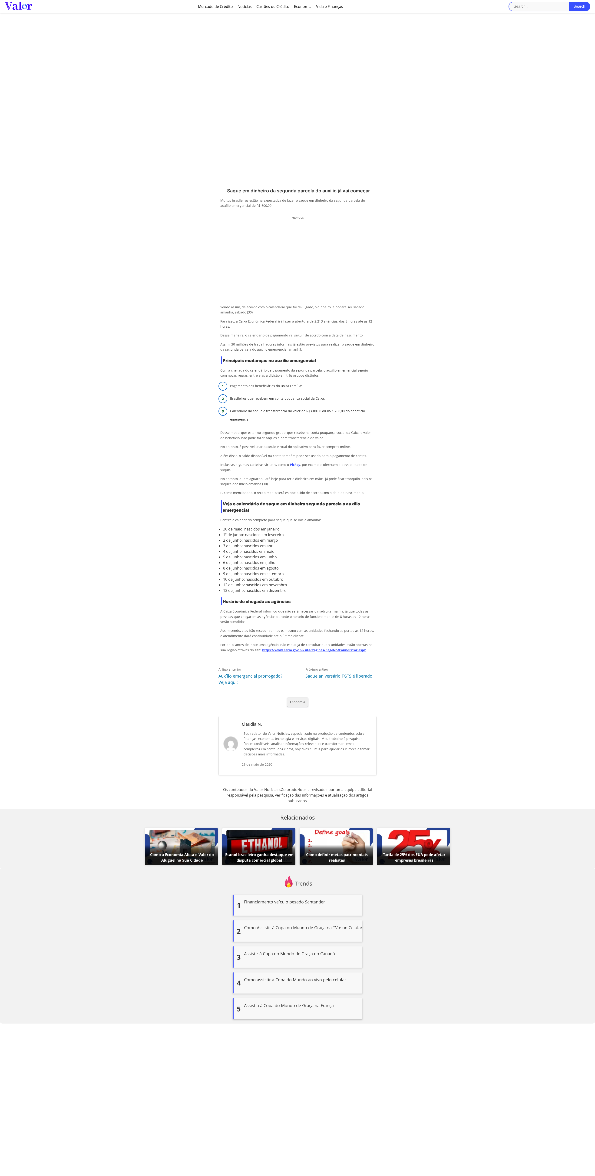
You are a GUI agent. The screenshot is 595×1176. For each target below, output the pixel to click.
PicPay (295, 464)
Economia (302, 6)
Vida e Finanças (329, 6)
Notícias (245, 6)
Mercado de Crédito (215, 6)
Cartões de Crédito (272, 6)
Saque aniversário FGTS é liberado (338, 676)
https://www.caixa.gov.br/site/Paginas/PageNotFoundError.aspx (314, 650)
